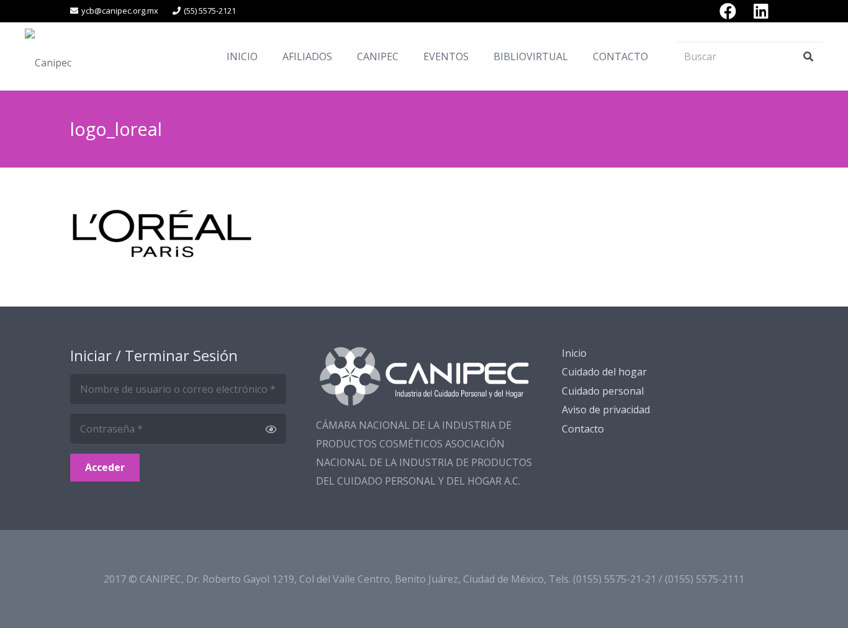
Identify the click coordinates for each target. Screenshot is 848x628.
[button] (341, 56)
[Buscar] (808, 56)
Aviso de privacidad (606, 409)
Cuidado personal (603, 391)
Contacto (583, 429)
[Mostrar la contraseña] (270, 428)
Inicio (574, 353)
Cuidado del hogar (604, 372)
